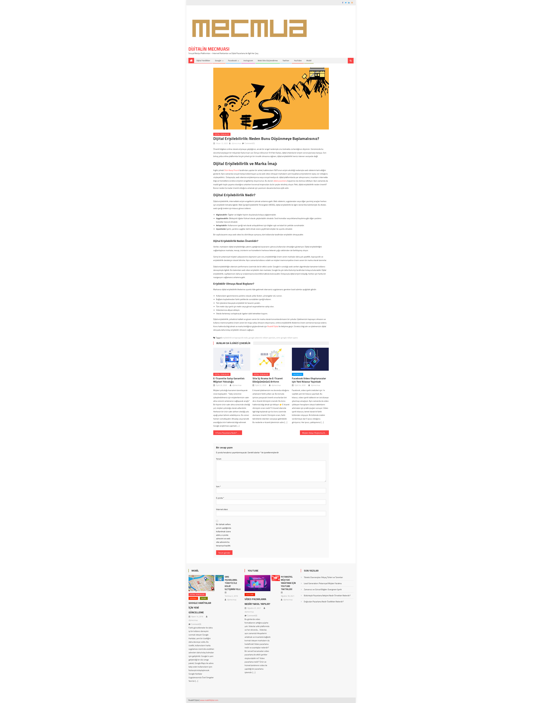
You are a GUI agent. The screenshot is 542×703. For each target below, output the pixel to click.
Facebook (232, 60)
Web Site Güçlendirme (268, 60)
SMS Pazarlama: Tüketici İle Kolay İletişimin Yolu (233, 583)
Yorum (218, 458)
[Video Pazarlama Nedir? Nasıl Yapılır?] (257, 583)
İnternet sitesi (222, 509)
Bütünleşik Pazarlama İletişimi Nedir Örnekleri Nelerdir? (327, 595)
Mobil (308, 60)
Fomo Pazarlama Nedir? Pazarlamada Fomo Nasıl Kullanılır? (229, 432)
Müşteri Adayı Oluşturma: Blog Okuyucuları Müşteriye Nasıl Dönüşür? (315, 432)
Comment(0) (250, 143)
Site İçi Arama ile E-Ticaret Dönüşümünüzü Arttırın (268, 380)
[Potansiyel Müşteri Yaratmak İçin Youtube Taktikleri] (276, 578)
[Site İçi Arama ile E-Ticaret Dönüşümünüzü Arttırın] (271, 359)
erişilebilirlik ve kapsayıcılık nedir (235, 337)
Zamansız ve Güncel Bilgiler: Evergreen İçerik (323, 589)
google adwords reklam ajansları (262, 337)
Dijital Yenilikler (203, 60)
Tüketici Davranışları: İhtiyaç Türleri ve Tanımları (323, 577)
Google (218, 60)
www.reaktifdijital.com (209, 700)
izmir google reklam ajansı (287, 337)
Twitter (285, 60)
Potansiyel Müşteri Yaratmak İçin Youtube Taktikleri (288, 583)
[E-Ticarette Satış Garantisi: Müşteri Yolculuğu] (231, 359)
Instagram (248, 60)
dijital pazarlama (280, 180)
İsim (218, 486)
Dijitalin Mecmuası (209, 49)
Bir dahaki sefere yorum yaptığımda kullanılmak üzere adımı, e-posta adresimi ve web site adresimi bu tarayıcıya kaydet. (223, 535)
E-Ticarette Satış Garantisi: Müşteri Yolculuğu (229, 380)
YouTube (298, 60)
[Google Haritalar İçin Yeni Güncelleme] (201, 583)
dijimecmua (236, 143)
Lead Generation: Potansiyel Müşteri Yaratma (323, 583)
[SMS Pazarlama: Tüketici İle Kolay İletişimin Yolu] (219, 578)
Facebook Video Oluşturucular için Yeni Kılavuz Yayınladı (309, 380)
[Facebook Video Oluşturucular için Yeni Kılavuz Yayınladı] (310, 359)
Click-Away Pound (231, 170)
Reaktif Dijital (272, 326)
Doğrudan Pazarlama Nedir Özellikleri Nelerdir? (324, 601)
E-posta (220, 497)
